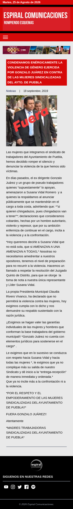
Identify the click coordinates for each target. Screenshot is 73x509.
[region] (36, 50)
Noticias (11, 91)
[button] (36, 50)
